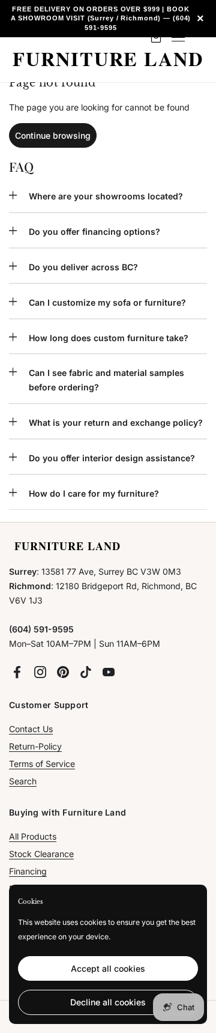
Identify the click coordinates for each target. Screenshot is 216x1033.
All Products (32, 836)
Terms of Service (42, 764)
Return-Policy (35, 746)
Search (23, 781)
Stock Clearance (41, 854)
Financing (28, 871)
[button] (108, 201)
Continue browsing (53, 135)
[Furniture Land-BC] (108, 59)
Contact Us (31, 729)
